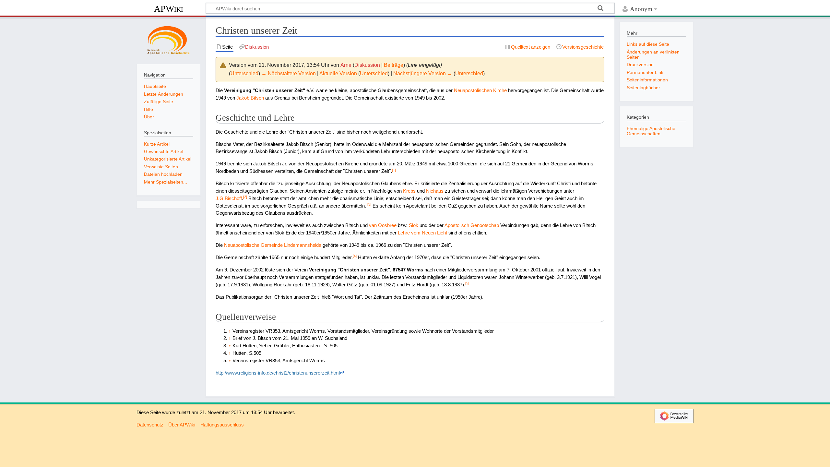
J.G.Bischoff (229, 198)
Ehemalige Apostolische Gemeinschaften (651, 131)
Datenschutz (149, 424)
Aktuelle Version (338, 73)
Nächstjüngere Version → (422, 73)
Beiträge (393, 65)
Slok (413, 225)
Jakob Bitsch (250, 98)
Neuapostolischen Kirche (480, 90)
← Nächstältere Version (288, 73)
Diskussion (367, 65)
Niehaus (435, 191)
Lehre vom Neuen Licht (422, 232)
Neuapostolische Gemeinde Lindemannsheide (272, 245)
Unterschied (244, 73)
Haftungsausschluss (222, 424)
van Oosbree (383, 225)
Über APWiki (181, 424)
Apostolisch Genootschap (472, 225)
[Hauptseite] (168, 40)
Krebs (409, 191)
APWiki (168, 9)
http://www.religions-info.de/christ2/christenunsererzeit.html (278, 373)
